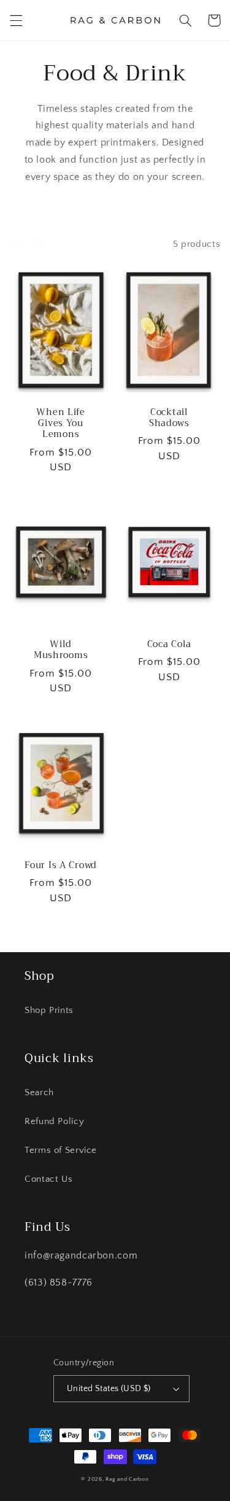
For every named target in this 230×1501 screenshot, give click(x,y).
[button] (16, 20)
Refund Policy (54, 1122)
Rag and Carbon (126, 1479)
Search (39, 1093)
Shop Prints (49, 1010)
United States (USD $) (109, 1389)
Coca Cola (169, 644)
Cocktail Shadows (169, 418)
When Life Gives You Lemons (60, 424)
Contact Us (48, 1179)
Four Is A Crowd (61, 865)
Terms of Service (61, 1150)
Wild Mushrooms (61, 650)
